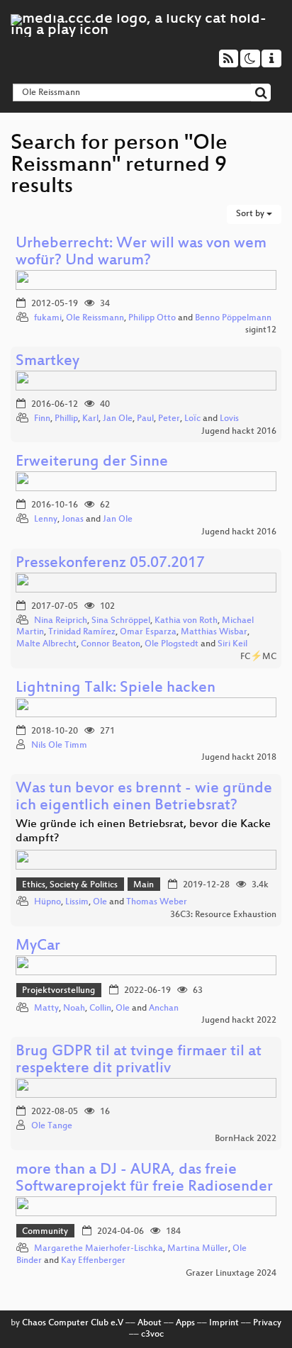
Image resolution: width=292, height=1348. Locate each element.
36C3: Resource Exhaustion (223, 915)
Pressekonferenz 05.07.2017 (110, 564)
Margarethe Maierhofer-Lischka (98, 1249)
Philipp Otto (152, 318)
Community (45, 1232)
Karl (90, 419)
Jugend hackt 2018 (238, 758)
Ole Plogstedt (171, 644)
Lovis (229, 419)
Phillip (66, 419)
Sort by (251, 214)
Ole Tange (51, 1126)
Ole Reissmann (95, 318)
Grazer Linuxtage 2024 (231, 1274)
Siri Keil (232, 644)
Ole (101, 902)
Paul (145, 419)
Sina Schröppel (120, 621)
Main (143, 885)
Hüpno (47, 902)
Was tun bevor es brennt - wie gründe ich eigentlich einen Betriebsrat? (144, 797)
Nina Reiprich (60, 621)
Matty (46, 1008)
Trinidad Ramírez (82, 632)
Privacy (267, 1323)
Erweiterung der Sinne (92, 462)
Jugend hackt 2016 (238, 432)
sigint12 (260, 330)
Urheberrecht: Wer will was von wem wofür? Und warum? (141, 252)
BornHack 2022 (245, 1139)
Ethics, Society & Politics (70, 885)
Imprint (224, 1323)
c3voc (152, 1334)
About (149, 1323)
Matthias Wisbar (214, 632)
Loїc (192, 419)
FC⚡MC (258, 657)
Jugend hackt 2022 (238, 1021)
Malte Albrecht (46, 644)
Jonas (73, 519)
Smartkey (47, 362)
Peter (169, 419)
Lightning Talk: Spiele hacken (115, 688)
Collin (100, 1008)
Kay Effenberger (93, 1261)
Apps (185, 1323)
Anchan (164, 1008)
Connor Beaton (110, 644)
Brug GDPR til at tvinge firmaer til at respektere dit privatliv (139, 1060)
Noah (74, 1008)
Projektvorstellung (58, 991)
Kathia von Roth (186, 621)
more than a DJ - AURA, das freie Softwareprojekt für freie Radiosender (144, 1179)
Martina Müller (197, 1249)
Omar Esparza (148, 632)
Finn (42, 419)
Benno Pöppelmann (233, 318)
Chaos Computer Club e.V (72, 1323)
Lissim (77, 902)
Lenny (45, 519)
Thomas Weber (156, 902)
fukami (48, 318)
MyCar (38, 946)
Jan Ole (118, 419)
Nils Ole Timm (59, 746)
